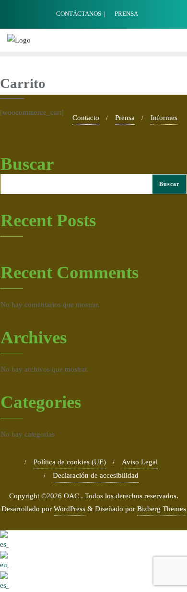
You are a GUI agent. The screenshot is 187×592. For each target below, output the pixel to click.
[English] (93, 561)
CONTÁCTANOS (79, 13)
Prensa (125, 117)
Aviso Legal (140, 462)
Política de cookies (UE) (70, 462)
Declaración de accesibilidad (96, 475)
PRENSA (125, 13)
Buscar (27, 164)
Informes (164, 117)
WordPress (69, 509)
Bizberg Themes (161, 509)
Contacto (85, 117)
